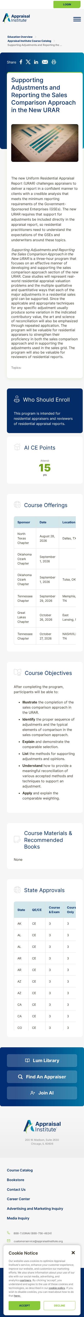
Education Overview (20, 36)
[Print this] (53, 62)
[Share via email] (45, 62)
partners (25, 1280)
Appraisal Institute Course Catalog (29, 40)
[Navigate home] (42, 1127)
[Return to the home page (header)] (16, 18)
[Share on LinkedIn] (36, 62)
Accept (24, 1305)
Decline (59, 1305)
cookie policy (57, 1288)
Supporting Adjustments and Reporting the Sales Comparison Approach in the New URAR (35, 45)
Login (67, 4)
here (17, 1295)
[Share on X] (28, 62)
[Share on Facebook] (21, 62)
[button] (73, 1252)
